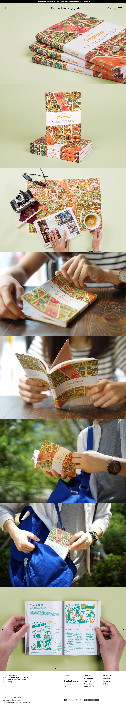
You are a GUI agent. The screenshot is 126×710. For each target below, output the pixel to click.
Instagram (107, 681)
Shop (66, 678)
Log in (66, 675)
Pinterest (106, 678)
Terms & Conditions (8, 697)
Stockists (87, 681)
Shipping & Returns (71, 681)
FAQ (65, 687)
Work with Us (88, 687)
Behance (106, 684)
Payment (67, 684)
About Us (87, 675)
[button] (2, 629)
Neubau (12, 702)
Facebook (107, 675)
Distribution (88, 678)
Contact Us (87, 684)
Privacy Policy (17, 697)
